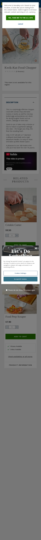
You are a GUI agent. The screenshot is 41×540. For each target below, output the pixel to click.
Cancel (20, 24)
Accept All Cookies (20, 279)
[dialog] (20, 15)
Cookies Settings (20, 273)
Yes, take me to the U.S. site (20, 18)
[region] (20, 270)
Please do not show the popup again (21, 290)
